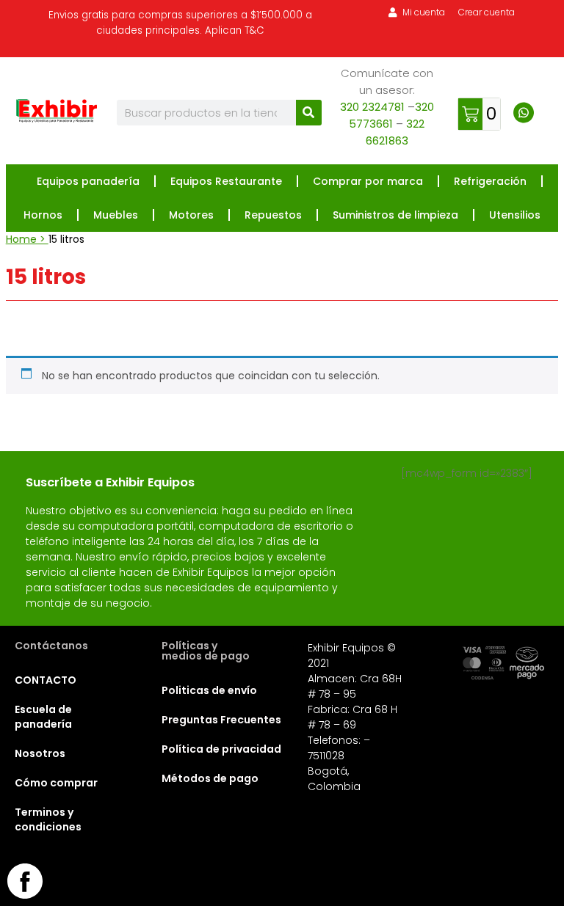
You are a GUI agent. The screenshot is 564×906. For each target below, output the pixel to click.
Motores (191, 215)
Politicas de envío (209, 690)
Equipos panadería (88, 181)
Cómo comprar (56, 782)
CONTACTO (45, 680)
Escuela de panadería (43, 716)
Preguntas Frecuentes (221, 719)
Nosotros (40, 753)
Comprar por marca (368, 181)
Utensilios (514, 215)
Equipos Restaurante (226, 181)
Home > (27, 239)
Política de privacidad (221, 749)
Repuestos (273, 215)
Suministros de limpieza (395, 215)
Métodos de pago (210, 778)
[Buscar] (309, 112)
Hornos (43, 215)
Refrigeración (490, 181)
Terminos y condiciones (48, 819)
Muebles (115, 215)
